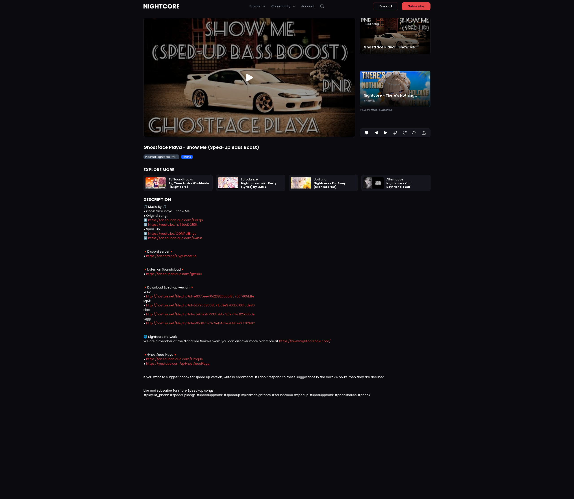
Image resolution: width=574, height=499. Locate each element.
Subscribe (416, 6)
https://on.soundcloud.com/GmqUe (174, 359)
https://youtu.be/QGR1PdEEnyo (172, 233)
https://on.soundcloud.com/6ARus (175, 238)
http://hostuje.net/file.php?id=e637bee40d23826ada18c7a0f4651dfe (200, 296)
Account (308, 6)
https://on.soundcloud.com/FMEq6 (175, 220)
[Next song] (385, 132)
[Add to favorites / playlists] (366, 132)
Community (280, 6)
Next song (372, 24)
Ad (367, 76)
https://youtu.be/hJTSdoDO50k (173, 224)
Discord (385, 6)
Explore (255, 6)
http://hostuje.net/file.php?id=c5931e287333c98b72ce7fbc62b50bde (200, 314)
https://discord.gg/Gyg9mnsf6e (171, 256)
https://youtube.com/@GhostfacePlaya (177, 363)
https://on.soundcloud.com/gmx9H (174, 274)
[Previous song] (376, 132)
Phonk (187, 157)
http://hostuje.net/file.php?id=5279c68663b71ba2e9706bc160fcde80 (200, 305)
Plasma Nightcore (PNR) (161, 157)
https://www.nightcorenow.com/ (305, 341)
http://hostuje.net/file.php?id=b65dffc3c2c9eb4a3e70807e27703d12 (200, 323)
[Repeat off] (404, 132)
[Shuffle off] (395, 132)
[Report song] (414, 132)
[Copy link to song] (424, 132)
